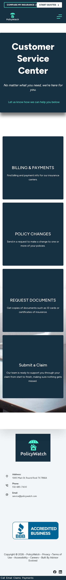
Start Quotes (47, 5)
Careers (34, 557)
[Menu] (59, 16)
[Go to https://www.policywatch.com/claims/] (33, 366)
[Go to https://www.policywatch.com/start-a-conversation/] (33, 234)
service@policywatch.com (24, 496)
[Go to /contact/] (33, 168)
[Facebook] (54, 571)
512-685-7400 (19, 487)
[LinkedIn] (60, 571)
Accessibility (21, 557)
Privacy (46, 554)
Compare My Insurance (20, 5)
